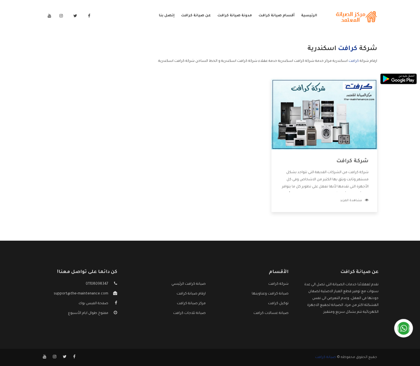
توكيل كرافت (278, 304)
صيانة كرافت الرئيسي (188, 284)
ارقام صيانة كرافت (191, 294)
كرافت (354, 61)
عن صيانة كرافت (196, 16)
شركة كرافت (352, 161)
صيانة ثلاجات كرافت (189, 313)
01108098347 (97, 284)
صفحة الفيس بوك (93, 304)
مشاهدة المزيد (351, 200)
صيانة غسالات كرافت (271, 313)
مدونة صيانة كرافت (234, 16)
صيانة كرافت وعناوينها (270, 294)
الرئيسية (309, 16)
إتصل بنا (167, 16)
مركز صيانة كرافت (191, 304)
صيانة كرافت (325, 357)
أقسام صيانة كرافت (277, 16)
